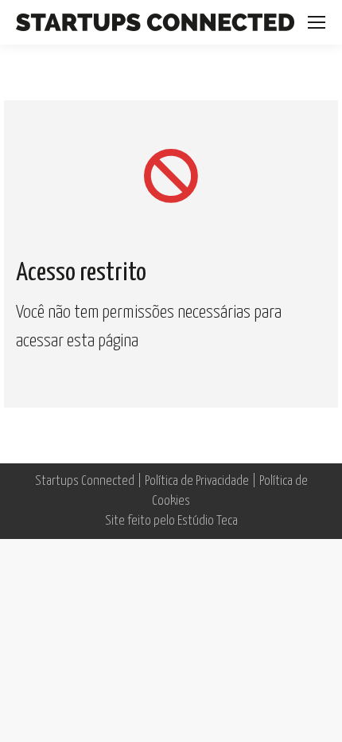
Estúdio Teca (207, 521)
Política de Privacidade (197, 481)
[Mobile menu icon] (316, 22)
